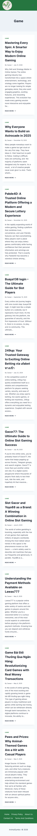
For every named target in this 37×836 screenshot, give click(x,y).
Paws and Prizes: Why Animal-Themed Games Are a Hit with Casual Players (17, 745)
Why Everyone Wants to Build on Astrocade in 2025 (18, 131)
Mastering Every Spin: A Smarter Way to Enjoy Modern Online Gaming (16, 51)
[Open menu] (33, 5)
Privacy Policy (17, 814)
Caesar (9, 65)
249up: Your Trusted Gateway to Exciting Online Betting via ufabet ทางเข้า (17, 359)
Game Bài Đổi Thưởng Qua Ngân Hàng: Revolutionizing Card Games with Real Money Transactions (18, 666)
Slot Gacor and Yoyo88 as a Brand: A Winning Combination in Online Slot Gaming (18, 511)
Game (7, 38)
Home (6, 814)
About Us (29, 814)
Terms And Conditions (24, 818)
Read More (10, 111)
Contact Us (8, 818)
